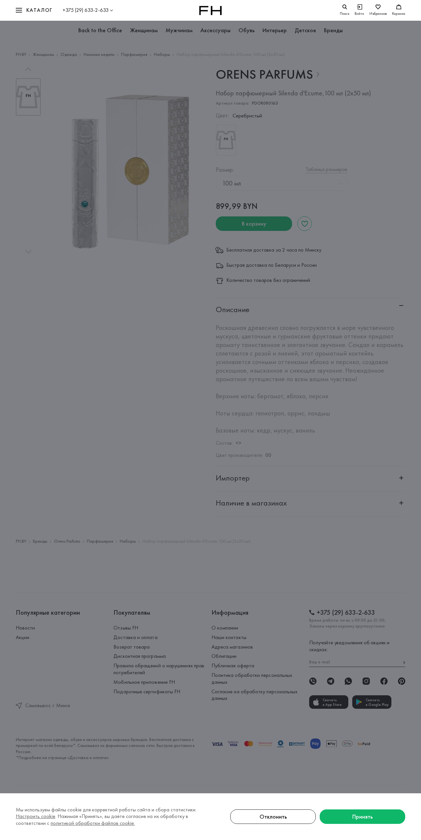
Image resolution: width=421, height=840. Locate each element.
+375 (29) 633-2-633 (85, 10)
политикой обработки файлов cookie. (93, 823)
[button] (34, 10)
